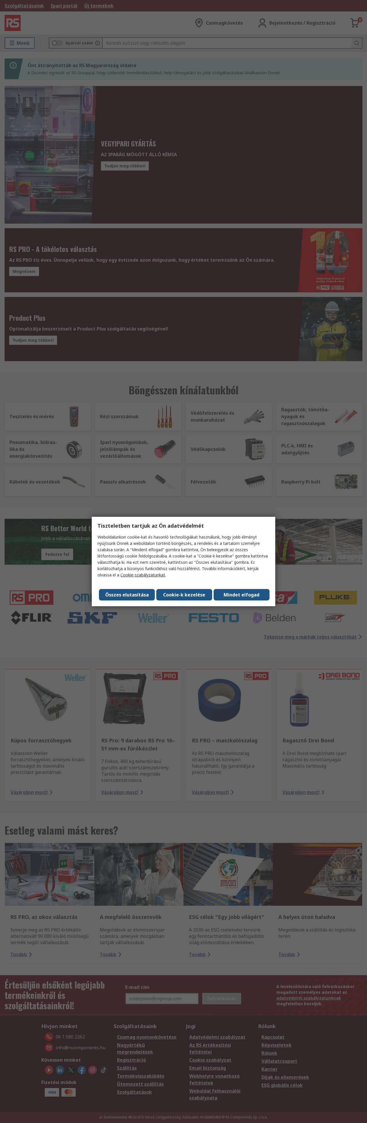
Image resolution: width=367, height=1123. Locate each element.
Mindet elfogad (241, 595)
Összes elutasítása (127, 595)
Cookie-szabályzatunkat (142, 575)
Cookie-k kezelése (184, 595)
